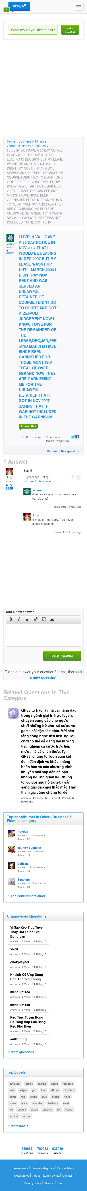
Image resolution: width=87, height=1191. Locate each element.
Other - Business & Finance (26, 145)
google (55, 1096)
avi (58, 1109)
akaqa (34, 1109)
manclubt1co (20, 992)
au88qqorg (18, 1039)
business (53, 1103)
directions (69, 1090)
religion (23, 1090)
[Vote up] (22, 436)
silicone (55, 1090)
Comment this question (63, 451)
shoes (13, 1103)
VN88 (14, 949)
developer (15, 1083)
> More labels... (19, 1126)
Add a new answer (20, 612)
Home (11, 141)
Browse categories (42, 1168)
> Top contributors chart (26, 896)
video (67, 1096)
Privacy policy (32, 1183)
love (43, 1090)
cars (44, 1096)
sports (68, 1109)
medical (14, 1116)
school (26, 1116)
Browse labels (66, 1168)
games (29, 1083)
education (38, 1103)
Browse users (20, 1168)
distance (47, 1109)
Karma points (51, 1175)
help (23, 1096)
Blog (60, 1183)
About (36, 1175)
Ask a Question (70, 30)
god (34, 1090)
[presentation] (11, 619)
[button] (11, 619)
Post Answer (62, 656)
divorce (22, 1109)
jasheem (11, 244)
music (33, 1096)
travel (13, 1096)
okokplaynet (19, 962)
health (54, 1083)
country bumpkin (29, 847)
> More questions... (22, 1052)
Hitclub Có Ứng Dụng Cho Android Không (26, 976)
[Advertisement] (43, 92)
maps (24, 1103)
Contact (67, 1175)
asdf (12, 1090)
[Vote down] (31, 436)
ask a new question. (56, 674)
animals (42, 1083)
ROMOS (22, 831)
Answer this (28, 426)
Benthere (23, 879)
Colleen (22, 863)
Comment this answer (37, 481)
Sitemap (49, 1183)
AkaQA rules (21, 1175)
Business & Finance (32, 141)
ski (11, 1109)
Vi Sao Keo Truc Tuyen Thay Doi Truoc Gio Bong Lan (27, 931)
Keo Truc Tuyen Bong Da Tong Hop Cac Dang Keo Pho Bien (28, 1021)
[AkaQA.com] (16, 6)
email (66, 1103)
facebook (68, 1083)
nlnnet (9, 477)
